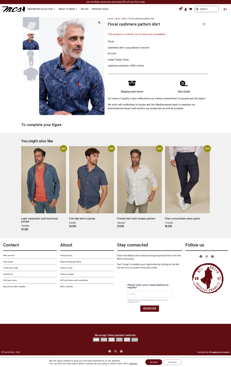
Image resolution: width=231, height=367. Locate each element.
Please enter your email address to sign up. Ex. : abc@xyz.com (147, 301)
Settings (172, 362)
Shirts (124, 18)
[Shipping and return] (132, 83)
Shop (117, 18)
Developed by (213, 352)
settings (133, 363)
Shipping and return (132, 91)
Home (110, 18)
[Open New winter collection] (54, 9)
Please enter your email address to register (148, 286)
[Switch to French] (225, 9)
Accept (153, 362)
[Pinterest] (212, 256)
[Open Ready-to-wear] (77, 9)
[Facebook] (200, 256)
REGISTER (149, 308)
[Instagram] (206, 256)
